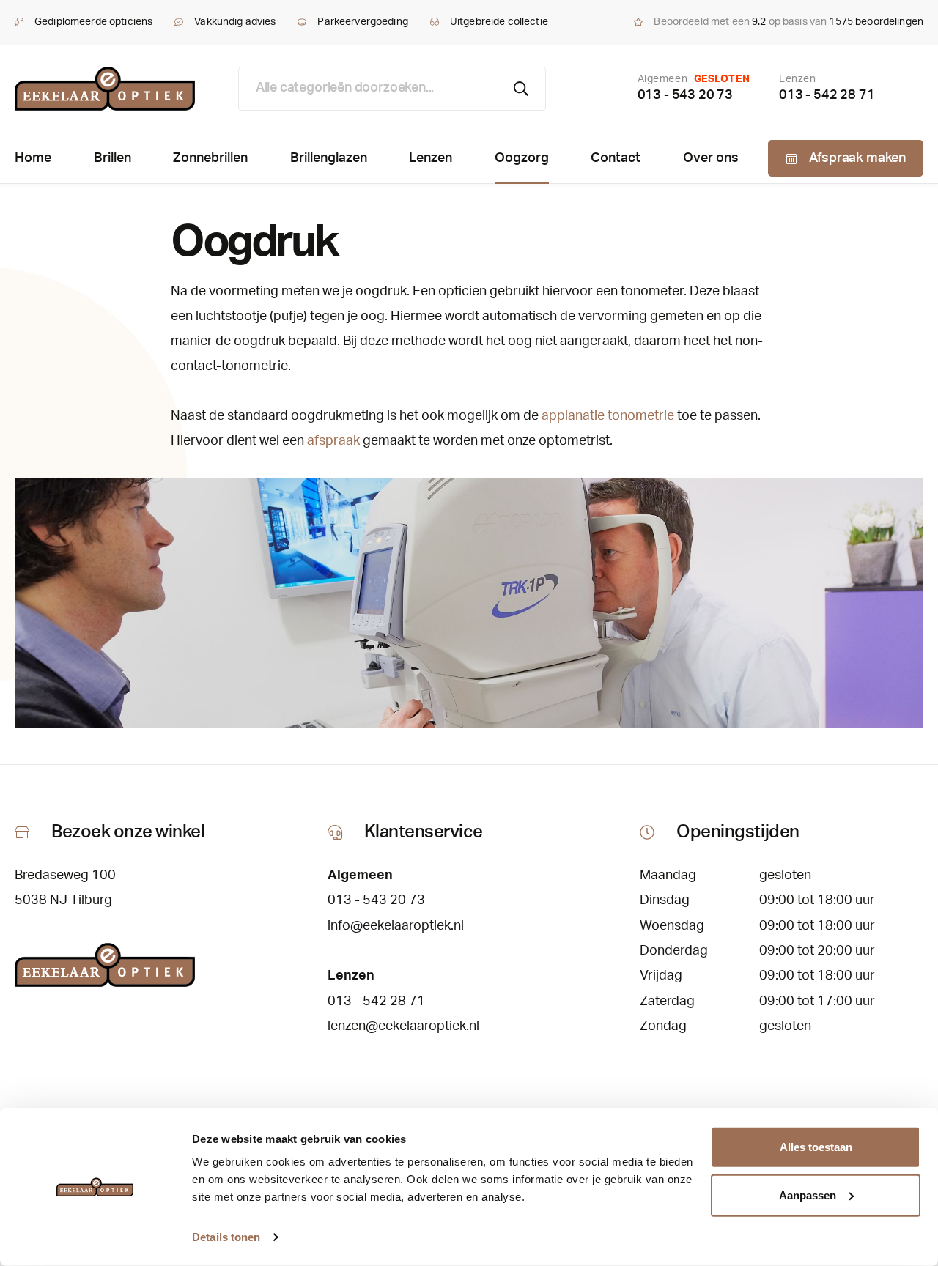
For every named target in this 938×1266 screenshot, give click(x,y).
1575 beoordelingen (876, 22)
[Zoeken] (521, 89)
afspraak (333, 441)
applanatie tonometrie (608, 416)
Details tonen (226, 1237)
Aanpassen (807, 1194)
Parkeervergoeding (362, 22)
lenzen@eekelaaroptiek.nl (403, 1026)
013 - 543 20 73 (685, 95)
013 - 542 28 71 (826, 95)
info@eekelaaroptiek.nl (396, 926)
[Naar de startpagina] (105, 89)
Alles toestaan (816, 1147)
